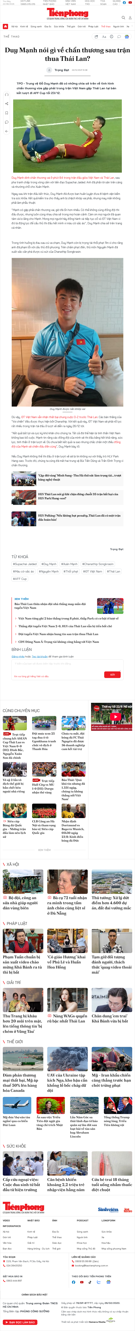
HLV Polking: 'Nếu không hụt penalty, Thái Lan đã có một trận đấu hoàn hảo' (79, 517)
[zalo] (100, 1282)
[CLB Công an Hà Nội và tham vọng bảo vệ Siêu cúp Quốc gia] (44, 811)
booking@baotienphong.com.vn (91, 1265)
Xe (128, 26)
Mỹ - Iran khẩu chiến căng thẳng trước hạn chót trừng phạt (111, 1080)
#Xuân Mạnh (69, 564)
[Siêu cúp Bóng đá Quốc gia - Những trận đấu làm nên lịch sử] (15, 811)
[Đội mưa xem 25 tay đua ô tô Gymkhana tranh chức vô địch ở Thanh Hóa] (44, 723)
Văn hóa (7, 1242)
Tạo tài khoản (40, 656)
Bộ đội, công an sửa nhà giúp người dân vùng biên (20, 902)
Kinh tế (24, 26)
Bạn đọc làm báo (22, 1322)
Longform (108, 1220)
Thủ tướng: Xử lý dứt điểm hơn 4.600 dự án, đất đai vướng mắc (111, 902)
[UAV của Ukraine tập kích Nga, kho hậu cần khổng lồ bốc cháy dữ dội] (67, 1059)
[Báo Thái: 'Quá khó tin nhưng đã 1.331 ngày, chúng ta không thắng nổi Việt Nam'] (74, 769)
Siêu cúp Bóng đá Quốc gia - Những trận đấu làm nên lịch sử (14, 829)
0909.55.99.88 (83, 1261)
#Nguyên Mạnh (49, 571)
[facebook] (124, 2)
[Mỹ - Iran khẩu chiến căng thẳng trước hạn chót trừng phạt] (112, 1059)
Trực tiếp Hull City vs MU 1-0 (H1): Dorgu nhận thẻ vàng (43, 786)
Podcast (83, 1220)
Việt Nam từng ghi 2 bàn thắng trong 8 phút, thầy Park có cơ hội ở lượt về (68, 618)
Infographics (12, 1226)
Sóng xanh (36, 26)
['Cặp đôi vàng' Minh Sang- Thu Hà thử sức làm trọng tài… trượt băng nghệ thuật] (24, 478)
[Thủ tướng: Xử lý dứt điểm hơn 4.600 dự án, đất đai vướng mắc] (112, 882)
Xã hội (14, 26)
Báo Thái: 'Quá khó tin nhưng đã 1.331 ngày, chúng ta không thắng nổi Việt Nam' (73, 789)
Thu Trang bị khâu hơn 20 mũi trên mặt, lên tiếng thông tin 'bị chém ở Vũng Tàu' (22, 1023)
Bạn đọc (7, 1248)
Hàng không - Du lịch (38, 1248)
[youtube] (130, 2)
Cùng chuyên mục (21, 710)
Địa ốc (47, 26)
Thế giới (71, 26)
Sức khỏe (59, 26)
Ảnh (54, 1220)
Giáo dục (57, 1242)
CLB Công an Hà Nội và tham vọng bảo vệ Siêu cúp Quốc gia (44, 827)
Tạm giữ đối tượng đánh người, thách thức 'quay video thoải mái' (112, 964)
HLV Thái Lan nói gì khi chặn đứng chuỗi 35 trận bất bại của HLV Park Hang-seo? (78, 496)
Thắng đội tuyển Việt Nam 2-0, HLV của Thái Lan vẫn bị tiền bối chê (65, 626)
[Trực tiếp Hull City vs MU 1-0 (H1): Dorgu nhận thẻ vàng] (44, 769)
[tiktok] (91, 1282)
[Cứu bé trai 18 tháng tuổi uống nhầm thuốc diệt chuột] (112, 1163)
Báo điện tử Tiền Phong (67, 14)
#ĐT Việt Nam (92, 571)
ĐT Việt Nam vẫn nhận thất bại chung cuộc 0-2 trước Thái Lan (59, 417)
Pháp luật (93, 26)
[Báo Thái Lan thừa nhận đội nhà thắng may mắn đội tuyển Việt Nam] (110, 606)
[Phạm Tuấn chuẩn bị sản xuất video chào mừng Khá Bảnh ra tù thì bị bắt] (23, 941)
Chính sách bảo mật (35, 1294)
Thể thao (106, 26)
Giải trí (14, 982)
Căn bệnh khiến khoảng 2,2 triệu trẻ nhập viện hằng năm (66, 1184)
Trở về (6, 131)
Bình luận (6, 122)
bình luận (119, 36)
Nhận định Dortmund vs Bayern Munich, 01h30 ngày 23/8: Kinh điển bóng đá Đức (73, 830)
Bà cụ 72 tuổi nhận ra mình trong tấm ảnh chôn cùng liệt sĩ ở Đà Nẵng (67, 905)
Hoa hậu (106, 1242)
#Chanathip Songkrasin (97, 564)
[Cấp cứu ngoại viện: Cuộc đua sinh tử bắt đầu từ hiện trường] (23, 1163)
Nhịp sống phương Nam (114, 1248)
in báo (111, 36)
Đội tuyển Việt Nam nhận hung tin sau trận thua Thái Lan (58, 634)
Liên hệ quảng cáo (84, 1257)
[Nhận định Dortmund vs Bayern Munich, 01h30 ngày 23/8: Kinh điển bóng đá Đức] (74, 811)
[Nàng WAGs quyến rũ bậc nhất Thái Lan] (67, 1000)
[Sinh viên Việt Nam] (108, 1210)
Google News (126, 36)
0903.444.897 (14, 1280)
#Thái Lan (113, 571)
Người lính (118, 26)
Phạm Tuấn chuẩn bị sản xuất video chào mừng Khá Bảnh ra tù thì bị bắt (22, 964)
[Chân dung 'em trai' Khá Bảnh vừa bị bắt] (112, 1000)
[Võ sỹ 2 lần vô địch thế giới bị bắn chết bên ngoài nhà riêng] (15, 769)
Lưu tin (6, 113)
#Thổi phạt (71, 571)
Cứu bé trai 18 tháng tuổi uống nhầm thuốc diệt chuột (112, 1184)
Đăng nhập (18, 656)
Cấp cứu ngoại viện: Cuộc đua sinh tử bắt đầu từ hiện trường (21, 1184)
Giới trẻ (82, 26)
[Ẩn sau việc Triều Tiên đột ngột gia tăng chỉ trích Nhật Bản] (51, 1105)
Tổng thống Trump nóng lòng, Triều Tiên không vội (117, 1121)
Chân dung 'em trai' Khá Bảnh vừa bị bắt (110, 1018)
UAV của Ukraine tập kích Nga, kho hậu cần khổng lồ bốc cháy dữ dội (67, 1083)
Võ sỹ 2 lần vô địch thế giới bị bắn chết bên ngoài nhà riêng (14, 785)
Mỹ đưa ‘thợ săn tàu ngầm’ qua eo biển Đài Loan (16, 1121)
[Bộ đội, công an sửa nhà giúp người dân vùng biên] (23, 882)
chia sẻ (96, 36)
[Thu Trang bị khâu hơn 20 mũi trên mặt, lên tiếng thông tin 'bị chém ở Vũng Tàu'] (23, 1000)
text (104, 36)
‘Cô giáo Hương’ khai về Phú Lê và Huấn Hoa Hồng (66, 962)
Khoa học (82, 1242)
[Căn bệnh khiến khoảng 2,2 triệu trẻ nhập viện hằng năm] (67, 1163)
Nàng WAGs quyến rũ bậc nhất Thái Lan (67, 1018)
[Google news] (110, 1282)
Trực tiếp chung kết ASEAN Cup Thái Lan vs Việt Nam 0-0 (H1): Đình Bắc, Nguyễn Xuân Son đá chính (15, 746)
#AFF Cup (20, 579)
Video (6, 1220)
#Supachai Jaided (25, 564)
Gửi (112, 674)
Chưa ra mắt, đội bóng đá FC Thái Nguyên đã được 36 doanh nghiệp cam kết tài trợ (73, 741)
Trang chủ (5, 26)
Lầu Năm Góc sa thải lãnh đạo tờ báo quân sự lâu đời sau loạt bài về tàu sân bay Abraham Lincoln (84, 1126)
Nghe (6, 94)
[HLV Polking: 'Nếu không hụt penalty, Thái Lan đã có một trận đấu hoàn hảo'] (24, 518)
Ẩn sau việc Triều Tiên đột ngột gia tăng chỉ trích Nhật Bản (50, 1123)
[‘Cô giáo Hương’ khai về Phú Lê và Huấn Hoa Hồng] (67, 941)
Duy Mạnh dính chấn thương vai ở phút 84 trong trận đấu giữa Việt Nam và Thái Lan (63, 177)
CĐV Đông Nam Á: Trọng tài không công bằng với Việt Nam (58, 642)
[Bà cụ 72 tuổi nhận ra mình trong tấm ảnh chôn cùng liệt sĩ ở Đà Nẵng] (67, 882)
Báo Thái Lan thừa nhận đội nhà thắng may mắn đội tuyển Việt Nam (50, 606)
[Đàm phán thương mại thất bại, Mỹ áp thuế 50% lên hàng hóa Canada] (23, 1059)
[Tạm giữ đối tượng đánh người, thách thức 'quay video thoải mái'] (112, 941)
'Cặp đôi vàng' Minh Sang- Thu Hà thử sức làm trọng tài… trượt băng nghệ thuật (79, 477)
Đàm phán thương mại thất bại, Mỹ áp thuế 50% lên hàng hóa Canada (20, 1083)
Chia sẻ (6, 103)
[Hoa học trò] (128, 1210)
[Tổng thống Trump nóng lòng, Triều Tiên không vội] (118, 1105)
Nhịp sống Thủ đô (86, 1248)
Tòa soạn (9, 1257)
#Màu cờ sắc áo (23, 571)
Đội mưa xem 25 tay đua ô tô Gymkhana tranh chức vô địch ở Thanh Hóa (44, 741)
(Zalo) (96, 1261)
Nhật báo (33, 1220)
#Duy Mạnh (48, 564)
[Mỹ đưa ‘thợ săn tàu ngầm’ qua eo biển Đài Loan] (17, 1105)
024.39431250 (14, 1265)
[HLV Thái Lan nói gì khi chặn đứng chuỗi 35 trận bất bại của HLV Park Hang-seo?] (24, 497)
